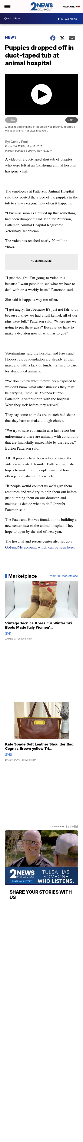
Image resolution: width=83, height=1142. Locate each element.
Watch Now (70, 6)
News (11, 37)
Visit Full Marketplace (64, 576)
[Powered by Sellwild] (72, 826)
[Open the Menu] (7, 6)
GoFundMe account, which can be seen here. (40, 547)
